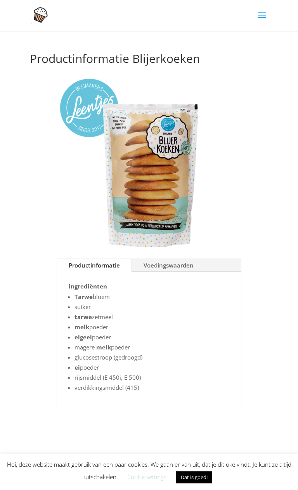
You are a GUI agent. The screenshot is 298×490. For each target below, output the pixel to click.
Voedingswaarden (169, 265)
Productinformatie (94, 265)
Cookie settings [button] (146, 477)
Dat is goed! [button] (194, 477)
